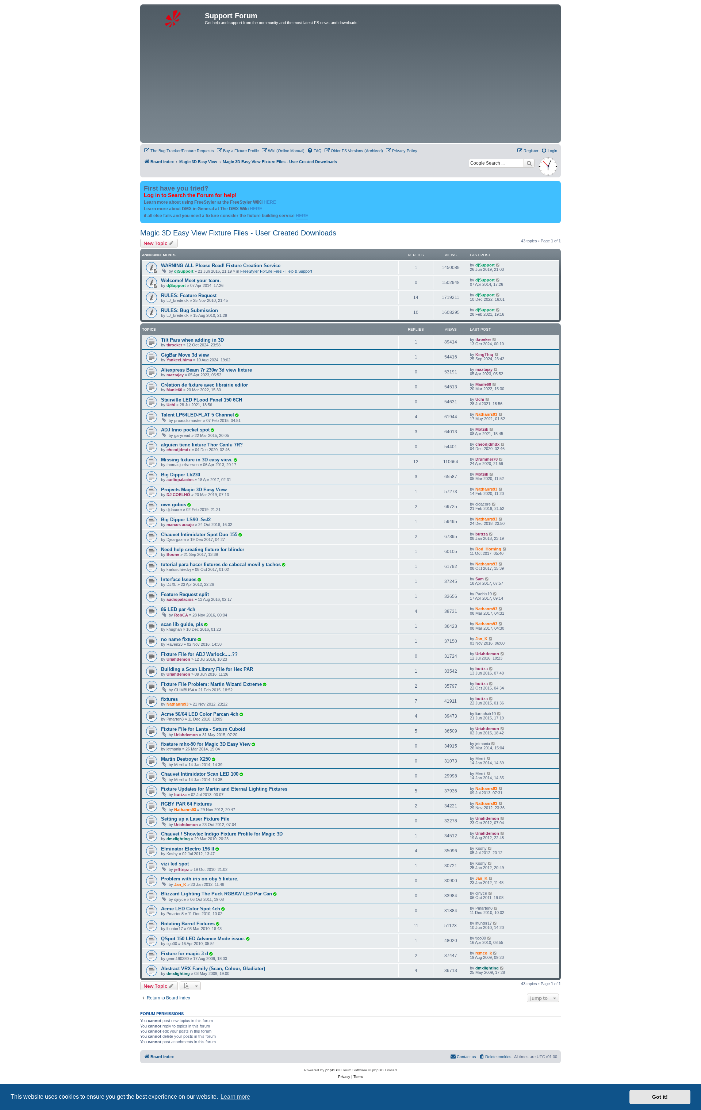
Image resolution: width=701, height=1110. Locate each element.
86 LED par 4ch (178, 609)
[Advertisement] (361, 86)
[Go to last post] (498, 265)
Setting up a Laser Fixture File (195, 819)
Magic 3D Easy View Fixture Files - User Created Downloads (238, 233)
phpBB (331, 1070)
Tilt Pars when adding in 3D (192, 340)
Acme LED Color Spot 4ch (190, 908)
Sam (479, 579)
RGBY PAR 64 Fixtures (186, 804)
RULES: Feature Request (189, 295)
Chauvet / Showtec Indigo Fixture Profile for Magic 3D (222, 834)
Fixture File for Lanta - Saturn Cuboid (203, 729)
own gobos (173, 504)
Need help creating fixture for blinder (202, 549)
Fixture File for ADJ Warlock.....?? (199, 654)
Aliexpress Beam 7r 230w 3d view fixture (206, 370)
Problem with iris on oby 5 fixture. (199, 879)
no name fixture (178, 639)
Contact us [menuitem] (466, 1057)
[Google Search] (529, 163)
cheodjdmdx (178, 450)
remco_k (483, 953)
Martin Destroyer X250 (186, 759)
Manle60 (174, 390)
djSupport (184, 271)
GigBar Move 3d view (185, 355)
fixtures (169, 699)
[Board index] (173, 18)
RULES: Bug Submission (189, 310)
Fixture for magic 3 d (184, 953)
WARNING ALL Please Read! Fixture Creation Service (220, 265)
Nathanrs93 (486, 414)
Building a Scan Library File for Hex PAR (207, 669)
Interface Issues (178, 579)
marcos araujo (180, 524)
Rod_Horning (488, 549)
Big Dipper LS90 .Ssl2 (186, 519)
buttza (481, 534)
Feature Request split (185, 594)
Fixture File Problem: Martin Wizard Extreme (211, 684)
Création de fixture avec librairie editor (204, 385)
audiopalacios (180, 479)
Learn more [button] (235, 1097)
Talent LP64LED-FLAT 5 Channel (197, 415)
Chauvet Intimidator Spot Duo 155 (199, 534)
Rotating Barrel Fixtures (188, 923)
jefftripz (181, 869)
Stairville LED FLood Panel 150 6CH (201, 400)
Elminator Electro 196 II (187, 849)
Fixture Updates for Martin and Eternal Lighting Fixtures (224, 789)
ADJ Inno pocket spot (185, 430)
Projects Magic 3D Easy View (194, 489)
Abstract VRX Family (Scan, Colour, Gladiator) (213, 968)
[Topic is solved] (236, 415)
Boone (172, 554)
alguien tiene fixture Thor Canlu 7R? (202, 445)
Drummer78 (486, 459)
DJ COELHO (178, 494)
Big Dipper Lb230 (180, 474)
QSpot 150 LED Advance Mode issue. (203, 938)
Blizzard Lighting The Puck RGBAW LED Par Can (216, 893)
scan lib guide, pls (182, 624)
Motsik (481, 429)
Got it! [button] (660, 1097)
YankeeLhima (179, 360)
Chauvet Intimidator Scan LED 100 (199, 774)
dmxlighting (178, 839)
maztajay (175, 375)
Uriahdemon (178, 659)
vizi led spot (175, 864)
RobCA (181, 615)
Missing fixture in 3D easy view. (197, 459)
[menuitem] (179, 150)
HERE (270, 202)
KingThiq (484, 354)
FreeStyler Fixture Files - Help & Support (276, 271)
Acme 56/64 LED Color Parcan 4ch (199, 714)
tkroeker (174, 345)
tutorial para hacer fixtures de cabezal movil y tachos (221, 564)
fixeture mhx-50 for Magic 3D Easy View (205, 744)
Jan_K (481, 639)
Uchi (170, 405)
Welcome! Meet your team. (191, 280)
